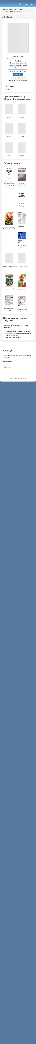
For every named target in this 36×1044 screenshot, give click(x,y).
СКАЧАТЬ (18, 74)
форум (10, 355)
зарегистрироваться (13, 337)
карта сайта (22, 355)
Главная (5, 9)
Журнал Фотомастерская (20, 59)
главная (5, 355)
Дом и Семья (19, 9)
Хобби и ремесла (9, 11)
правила (29, 355)
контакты (15, 355)
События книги (18, 68)
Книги (11, 9)
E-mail (10, 367)
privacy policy (6, 357)
